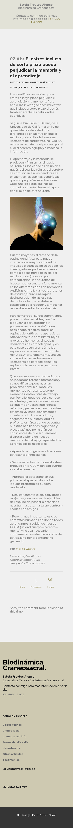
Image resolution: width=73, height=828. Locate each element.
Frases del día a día (15, 742)
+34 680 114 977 (13, 694)
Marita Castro (26, 548)
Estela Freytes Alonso (44, 815)
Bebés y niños (12, 724)
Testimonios (11, 759)
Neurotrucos (11, 748)
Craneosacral (11, 730)
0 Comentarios (38, 87)
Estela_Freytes (19, 87)
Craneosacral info (14, 736)
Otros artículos (41, 82)
